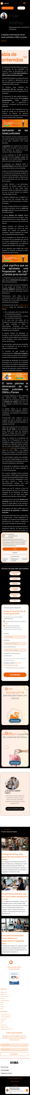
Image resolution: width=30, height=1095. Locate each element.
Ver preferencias (15, 556)
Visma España (5, 1070)
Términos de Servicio (16, 668)
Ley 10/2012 (5, 448)
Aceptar (15, 549)
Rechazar (15, 552)
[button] (24, 3)
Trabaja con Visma (6, 1073)
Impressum (25, 559)
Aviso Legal (14, 665)
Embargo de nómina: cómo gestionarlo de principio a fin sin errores (14, 857)
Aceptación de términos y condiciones (12, 654)
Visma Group (4, 1067)
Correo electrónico (10, 647)
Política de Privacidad (15, 1081)
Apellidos (7, 640)
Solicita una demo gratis (15, 809)
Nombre (6, 633)
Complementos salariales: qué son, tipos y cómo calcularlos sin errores (14, 896)
